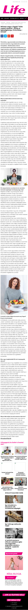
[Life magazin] (14, 10)
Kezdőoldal (3, 22)
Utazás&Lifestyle (14, 18)
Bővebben (11, 577)
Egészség (6, 18)
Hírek (2, 18)
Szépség (22, 18)
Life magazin (14, 602)
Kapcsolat (14, 607)
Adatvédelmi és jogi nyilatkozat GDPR (14, 606)
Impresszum (14, 604)
